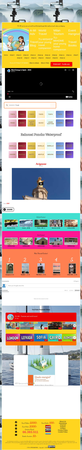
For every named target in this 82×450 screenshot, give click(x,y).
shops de (19, 58)
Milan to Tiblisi (45, 63)
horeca (6, 55)
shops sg (40, 55)
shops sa (62, 58)
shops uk (25, 55)
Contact (63, 428)
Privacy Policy (63, 430)
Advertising (63, 423)
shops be (55, 58)
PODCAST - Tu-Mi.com (61, 64)
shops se (41, 58)
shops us (33, 55)
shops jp (54, 55)
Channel (63, 425)
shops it (12, 55)
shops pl (48, 58)
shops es (33, 58)
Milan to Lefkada (34, 63)
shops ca (61, 55)
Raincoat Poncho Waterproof (41, 134)
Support (63, 427)
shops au (69, 55)
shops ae (47, 55)
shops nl (26, 58)
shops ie (18, 55)
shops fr (76, 55)
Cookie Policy (63, 432)
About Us (63, 421)
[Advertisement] (41, 11)
